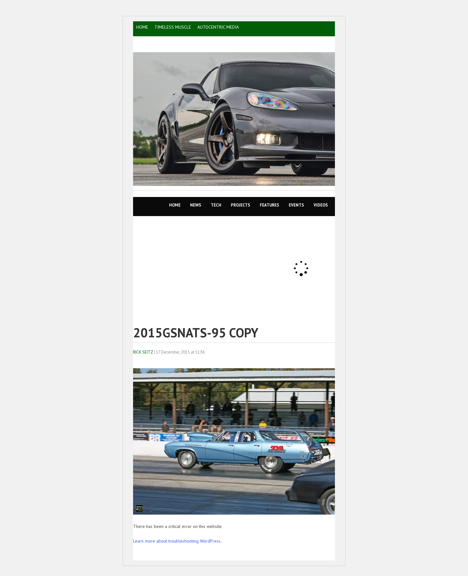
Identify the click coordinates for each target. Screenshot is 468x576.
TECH (216, 205)
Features (269, 205)
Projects (240, 205)
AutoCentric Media (218, 27)
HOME (142, 27)
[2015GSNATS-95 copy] (243, 513)
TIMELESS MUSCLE (172, 27)
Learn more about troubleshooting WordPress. (177, 541)
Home (175, 205)
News (195, 205)
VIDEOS (321, 205)
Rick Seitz (143, 352)
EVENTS (296, 205)
